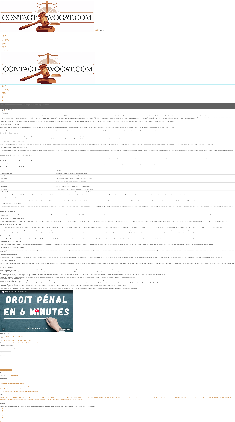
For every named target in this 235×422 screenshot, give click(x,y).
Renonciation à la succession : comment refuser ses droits (13, 388)
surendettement (67, 399)
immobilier (192, 397)
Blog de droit (5, 50)
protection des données (40, 399)
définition (152, 397)
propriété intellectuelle (15, 399)
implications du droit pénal (22, 342)
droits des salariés (138, 397)
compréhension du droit (8, 397)
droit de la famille (48, 398)
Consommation (5, 39)
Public (3, 49)
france (176, 397)
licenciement (215, 397)
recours (46, 399)
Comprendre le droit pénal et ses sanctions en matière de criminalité (16, 339)
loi (219, 397)
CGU (3, 417)
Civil (3, 36)
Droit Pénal (5, 112)
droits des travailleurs (146, 397)
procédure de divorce (5, 399)
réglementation (51, 399)
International (4, 46)
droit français (83, 397)
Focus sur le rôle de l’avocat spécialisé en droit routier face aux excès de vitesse (19, 391)
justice (29, 342)
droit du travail (68, 398)
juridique (205, 397)
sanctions (57, 399)
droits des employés (122, 397)
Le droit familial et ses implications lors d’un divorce (12, 383)
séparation (79, 399)
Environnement (5, 38)
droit (30, 397)
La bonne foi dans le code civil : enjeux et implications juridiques (15, 386)
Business (4, 43)
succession (62, 399)
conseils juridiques (18, 397)
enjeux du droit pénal (12, 342)
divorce (25, 398)
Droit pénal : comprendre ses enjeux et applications (13, 336)
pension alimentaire (225, 397)
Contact (3, 415)
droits (102, 398)
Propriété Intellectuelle (7, 40)
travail (82, 399)
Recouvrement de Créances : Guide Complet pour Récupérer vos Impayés (17, 381)
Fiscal (3, 44)
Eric (5, 110)
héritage (188, 397)
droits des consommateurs (112, 397)
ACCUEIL (4, 35)
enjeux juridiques (159, 398)
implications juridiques (198, 397)
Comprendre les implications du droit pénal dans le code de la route (16, 340)
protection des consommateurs (28, 399)
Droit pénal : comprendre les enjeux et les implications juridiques (15, 337)
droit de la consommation (37, 397)
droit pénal (5, 342)
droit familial (77, 397)
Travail (3, 42)
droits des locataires (130, 397)
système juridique (35, 342)
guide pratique (182, 397)
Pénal (3, 47)
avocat (2, 397)
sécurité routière (74, 399)
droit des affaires (59, 397)
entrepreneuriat (169, 397)
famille (173, 397)
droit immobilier (90, 397)
